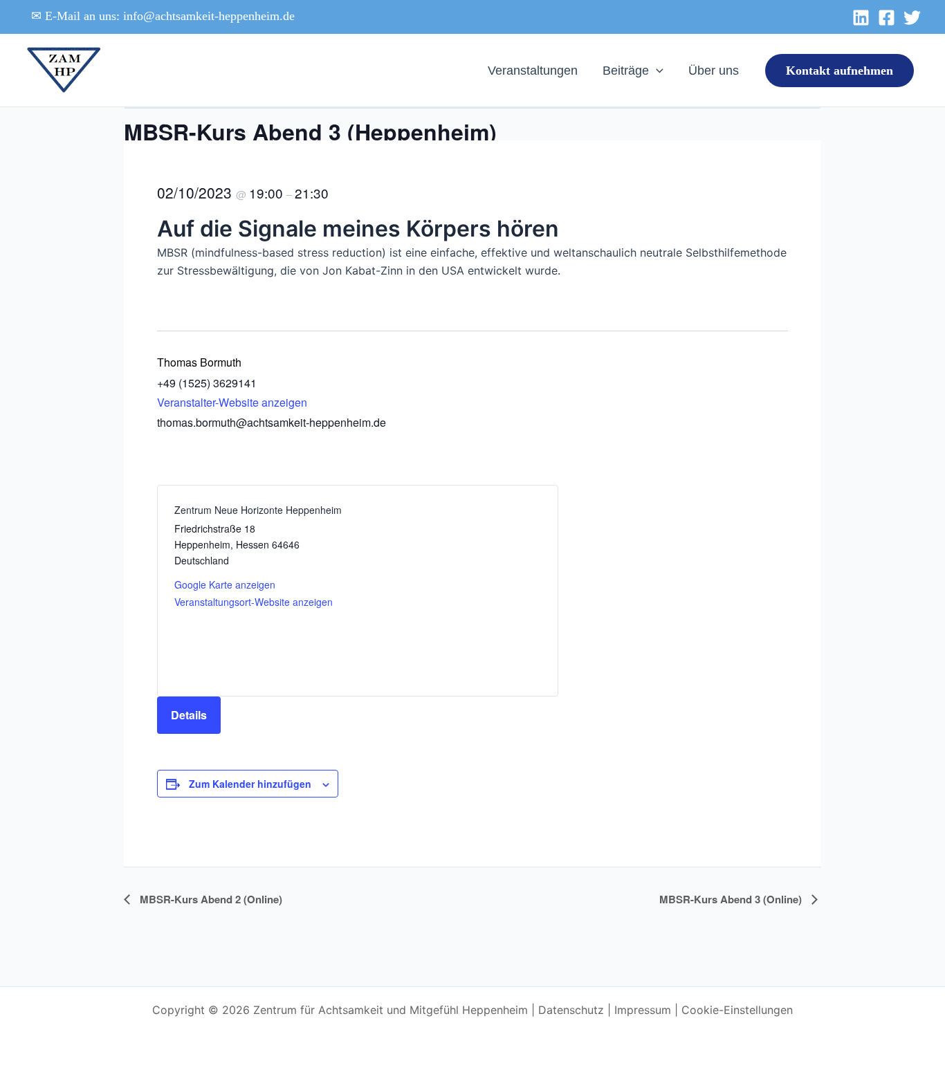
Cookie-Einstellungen (737, 1010)
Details (189, 715)
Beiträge (626, 70)
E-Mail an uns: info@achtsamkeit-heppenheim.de (170, 16)
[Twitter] (912, 17)
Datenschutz (571, 1010)
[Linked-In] (861, 17)
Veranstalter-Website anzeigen (232, 402)
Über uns (713, 70)
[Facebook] (886, 17)
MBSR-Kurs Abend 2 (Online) (209, 899)
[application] (656, 70)
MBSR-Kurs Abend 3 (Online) (732, 899)
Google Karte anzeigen (224, 584)
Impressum (642, 1010)
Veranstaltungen (533, 70)
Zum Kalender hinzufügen (250, 784)
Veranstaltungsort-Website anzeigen (253, 602)
